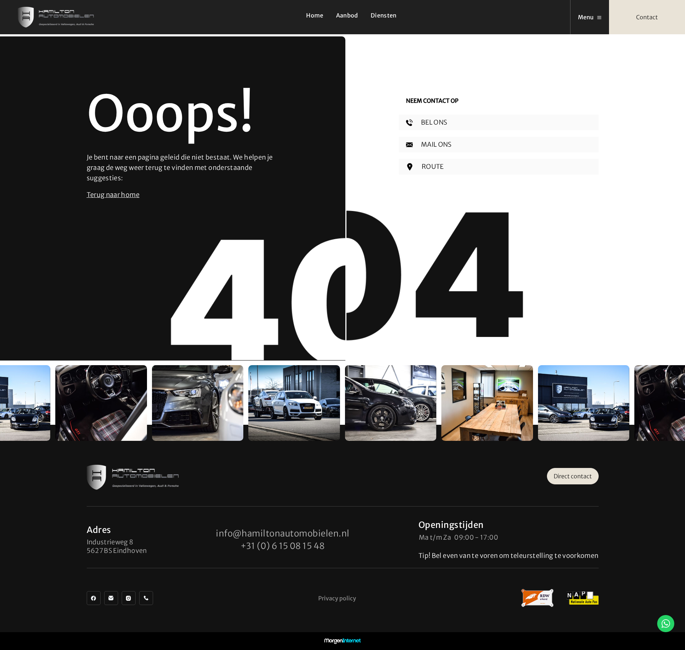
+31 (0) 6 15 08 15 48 (282, 545)
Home (314, 15)
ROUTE (432, 166)
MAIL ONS (436, 144)
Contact (647, 17)
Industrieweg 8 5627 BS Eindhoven (117, 546)
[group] (101, 403)
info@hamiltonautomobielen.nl (282, 533)
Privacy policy (337, 598)
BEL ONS (433, 122)
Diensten (384, 15)
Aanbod (347, 15)
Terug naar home (113, 195)
